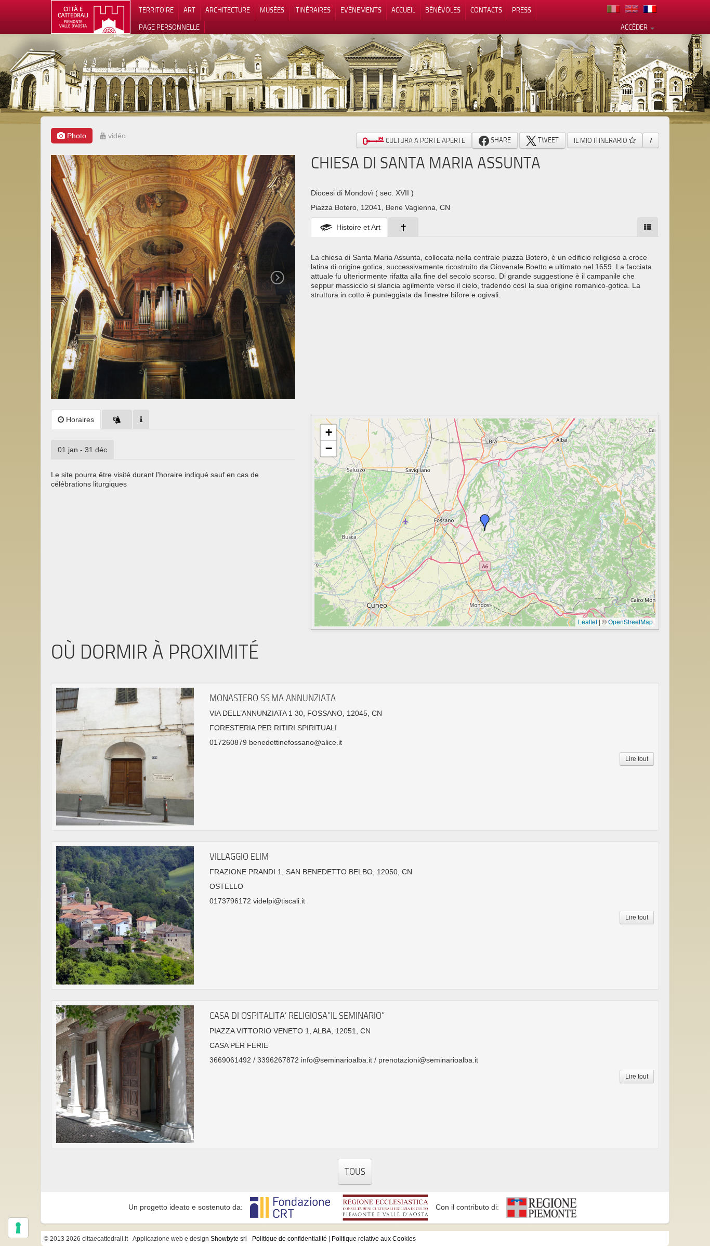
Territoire (156, 10)
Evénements (361, 10)
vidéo (116, 136)
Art (189, 10)
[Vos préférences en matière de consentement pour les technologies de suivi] (18, 1228)
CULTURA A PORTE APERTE (424, 140)
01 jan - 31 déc (82, 449)
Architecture (227, 10)
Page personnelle (169, 27)
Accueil (403, 10)
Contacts (486, 10)
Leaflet (587, 621)
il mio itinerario (601, 140)
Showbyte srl (229, 1238)
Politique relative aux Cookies (374, 1238)
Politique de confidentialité (289, 1238)
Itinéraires (312, 10)
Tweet (547, 140)
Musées (272, 10)
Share (500, 140)
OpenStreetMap (630, 621)
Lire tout (636, 759)
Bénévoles (443, 10)
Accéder (635, 27)
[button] (485, 522)
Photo (75, 136)
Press (521, 10)
